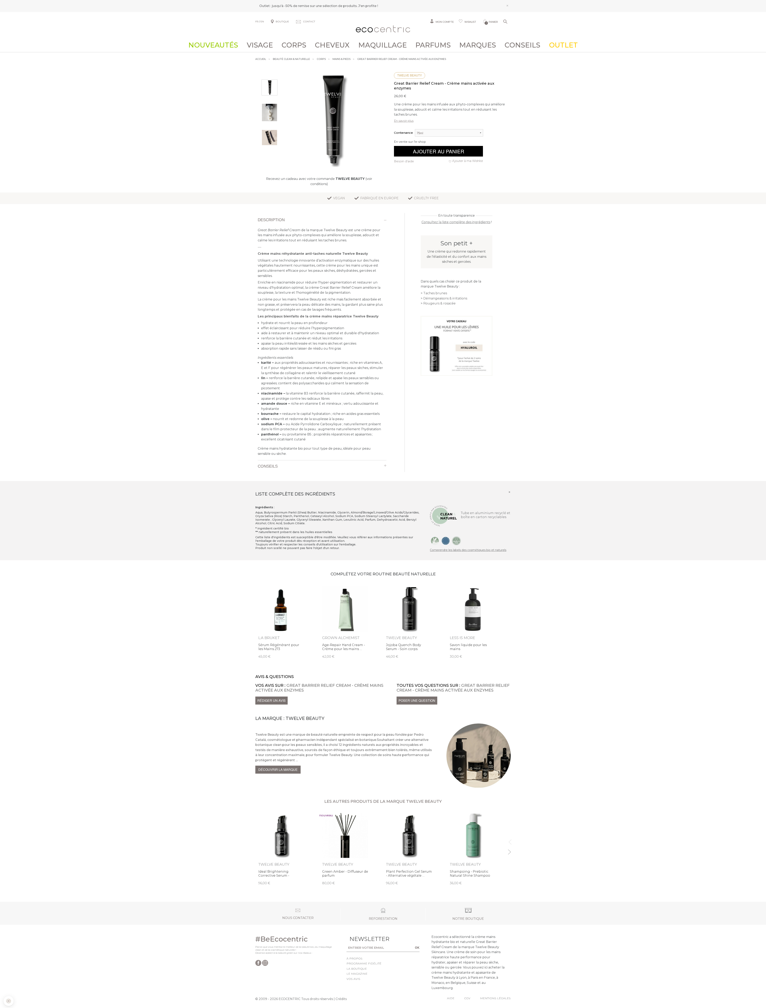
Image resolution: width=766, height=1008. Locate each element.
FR (257, 21)
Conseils (522, 45)
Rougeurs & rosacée (439, 303)
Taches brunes (435, 293)
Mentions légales (495, 998)
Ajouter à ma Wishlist (467, 161)
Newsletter (363, 939)
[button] (9, 1001)
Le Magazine (356, 973)
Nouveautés (213, 45)
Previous (509, 840)
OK (417, 947)
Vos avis (353, 979)
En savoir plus (404, 121)
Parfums (433, 45)
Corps (293, 45)
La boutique (356, 968)
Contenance (403, 133)
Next (509, 850)
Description (271, 220)
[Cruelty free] (456, 540)
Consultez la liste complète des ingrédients (455, 222)
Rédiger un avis (271, 700)
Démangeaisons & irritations (445, 298)
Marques (477, 45)
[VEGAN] (435, 540)
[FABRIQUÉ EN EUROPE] (446, 540)
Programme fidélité (363, 963)
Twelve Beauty (409, 75)
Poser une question (417, 700)
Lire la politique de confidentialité (26, 970)
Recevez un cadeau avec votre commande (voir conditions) (319, 181)
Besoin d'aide (404, 161)
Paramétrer (25, 987)
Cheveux (332, 45)
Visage (260, 45)
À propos (354, 958)
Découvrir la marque (278, 769)
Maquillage (382, 45)
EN (262, 21)
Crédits (341, 999)
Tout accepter (66, 987)
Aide (450, 998)
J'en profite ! (368, 6)
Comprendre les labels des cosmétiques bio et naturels (468, 550)
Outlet (563, 45)
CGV (467, 998)
